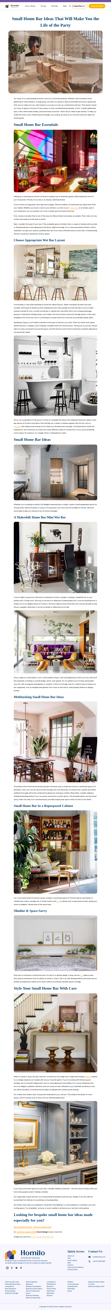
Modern (70, 1282)
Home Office (6, 37)
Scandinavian (73, 1286)
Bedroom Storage (11, 1293)
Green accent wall (12, 1282)
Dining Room (51, 1284)
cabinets (17, 426)
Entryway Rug (10, 1291)
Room (7, 13)
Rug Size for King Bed (33, 1286)
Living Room (51, 1282)
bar (58, 901)
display (88, 1077)
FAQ (69, 1258)
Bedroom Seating (32, 1296)
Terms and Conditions (76, 1267)
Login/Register (79, 6)
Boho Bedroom (10, 1289)
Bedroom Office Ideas (34, 1289)
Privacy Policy (73, 1269)
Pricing (43, 6)
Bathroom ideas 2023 (96, 1286)
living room (73, 208)
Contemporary (73, 1284)
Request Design (97, 6)
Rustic (70, 1291)
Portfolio (54, 6)
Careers (70, 1265)
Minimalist (71, 1289)
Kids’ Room (6, 22)
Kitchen (7, 27)
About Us (71, 1256)
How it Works (30, 6)
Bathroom (8, 17)
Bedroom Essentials (33, 1298)
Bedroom (7, 32)
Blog (64, 6)
